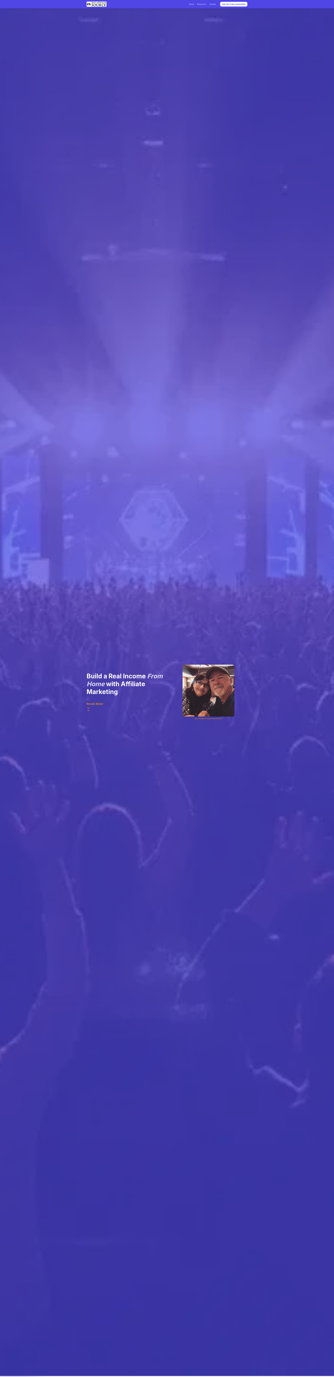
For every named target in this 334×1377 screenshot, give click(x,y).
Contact (212, 4)
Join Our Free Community (233, 4)
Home (191, 4)
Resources (201, 4)
